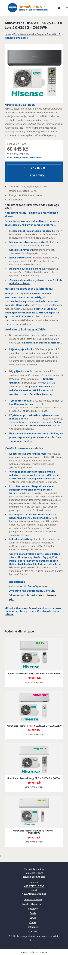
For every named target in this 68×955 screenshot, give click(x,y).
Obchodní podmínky (34, 868)
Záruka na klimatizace (34, 876)
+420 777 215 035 (34, 886)
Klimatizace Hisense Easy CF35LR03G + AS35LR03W (34, 673)
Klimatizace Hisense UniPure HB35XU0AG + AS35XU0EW (34, 832)
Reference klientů (34, 872)
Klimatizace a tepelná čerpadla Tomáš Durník (37, 34)
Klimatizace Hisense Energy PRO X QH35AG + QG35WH (34, 778)
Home (8, 34)
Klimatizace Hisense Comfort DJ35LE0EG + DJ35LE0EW (34, 726)
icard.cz (34, 939)
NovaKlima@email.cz (34, 893)
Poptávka (37, 175)
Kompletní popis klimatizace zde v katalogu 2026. (32, 206)
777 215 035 (37, 167)
